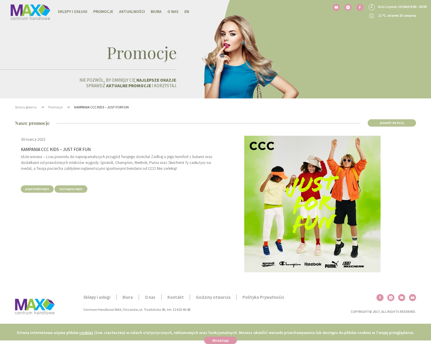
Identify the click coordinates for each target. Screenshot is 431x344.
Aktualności (132, 11)
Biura (156, 11)
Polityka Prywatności (263, 297)
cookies (86, 332)
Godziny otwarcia (213, 297)
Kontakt (175, 297)
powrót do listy (392, 122)
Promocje (103, 11)
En (186, 11)
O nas (173, 11)
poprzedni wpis (37, 189)
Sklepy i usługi (72, 11)
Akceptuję (220, 340)
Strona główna (26, 107)
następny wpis (71, 189)
